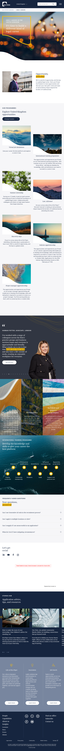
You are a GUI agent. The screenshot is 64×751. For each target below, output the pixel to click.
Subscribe (49, 718)
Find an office (50, 716)
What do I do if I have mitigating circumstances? (18, 532)
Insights (5, 724)
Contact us (49, 721)
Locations (5, 727)
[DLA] (6, 4)
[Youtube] (8, 555)
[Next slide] (8, 652)
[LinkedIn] (3, 554)
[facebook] (26, 721)
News (4, 729)
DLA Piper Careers (8, 10)
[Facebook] (13, 555)
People (5, 716)
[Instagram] (18, 554)
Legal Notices (29, 745)
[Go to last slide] (3, 652)
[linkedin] (26, 716)
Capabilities (7, 718)
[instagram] (37, 716)
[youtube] (32, 721)
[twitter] (32, 716)
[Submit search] (53, 4)
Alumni (4, 734)
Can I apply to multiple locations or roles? (16, 519)
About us (5, 721)
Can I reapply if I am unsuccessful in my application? (20, 525)
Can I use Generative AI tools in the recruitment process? (21, 512)
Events (4, 732)
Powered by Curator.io (50, 586)
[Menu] (60, 4)
